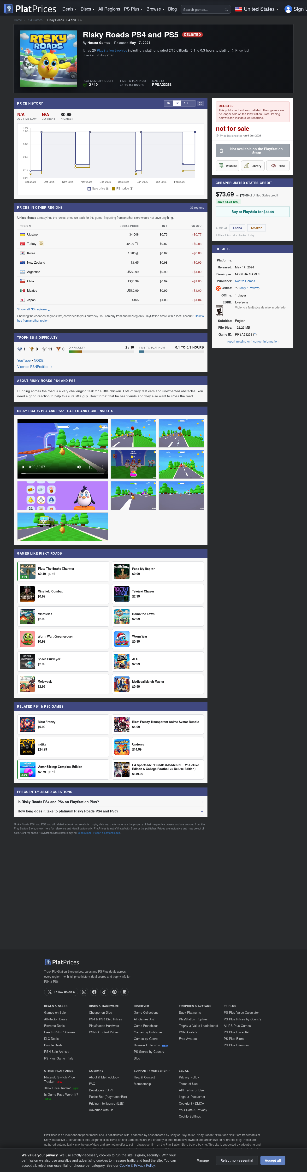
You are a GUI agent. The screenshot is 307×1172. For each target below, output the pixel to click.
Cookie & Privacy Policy (137, 1165)
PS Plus (131, 9)
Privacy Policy (189, 1077)
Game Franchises (146, 1025)
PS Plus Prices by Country (242, 1019)
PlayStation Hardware (104, 1025)
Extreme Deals (54, 1025)
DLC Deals (51, 1038)
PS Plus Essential (236, 1032)
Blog (172, 9)
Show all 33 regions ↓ (33, 309)
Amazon (256, 228)
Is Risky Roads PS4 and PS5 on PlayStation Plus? (58, 801)
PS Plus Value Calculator (241, 1012)
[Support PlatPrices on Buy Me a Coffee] (124, 992)
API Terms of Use (191, 1090)
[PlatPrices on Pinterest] (114, 992)
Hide (282, 166)
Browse (154, 9)
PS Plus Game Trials (58, 1058)
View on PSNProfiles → (35, 366)
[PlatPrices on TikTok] (104, 992)
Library (256, 166)
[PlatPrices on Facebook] (94, 992)
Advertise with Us (101, 1109)
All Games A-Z (144, 1019)
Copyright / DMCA (191, 1103)
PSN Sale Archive (56, 1051)
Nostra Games (245, 281)
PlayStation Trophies (193, 1019)
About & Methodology (104, 1077)
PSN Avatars (188, 1032)
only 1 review (249, 287)
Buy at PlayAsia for (252, 211)
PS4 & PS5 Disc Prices (105, 1019)
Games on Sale (55, 1012)
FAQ (92, 1083)
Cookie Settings (190, 1116)
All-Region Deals (55, 1019)
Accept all (273, 1160)
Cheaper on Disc (100, 1012)
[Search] (227, 9)
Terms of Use (188, 1083)
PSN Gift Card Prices (104, 1032)
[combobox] (202, 9)
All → (188, 103)
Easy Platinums (190, 1012)
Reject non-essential (236, 1160)
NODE (38, 360)
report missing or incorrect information (252, 341)
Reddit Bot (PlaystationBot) (108, 1096)
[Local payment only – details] (41, 243)
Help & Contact (144, 1077)
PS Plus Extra (234, 1038)
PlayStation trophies (112, 50)
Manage (203, 1160)
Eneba (237, 228)
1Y (176, 103)
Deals (67, 9)
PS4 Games (34, 20)
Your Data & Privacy (193, 1109)
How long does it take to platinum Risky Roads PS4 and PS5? (68, 811)
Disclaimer (84, 833)
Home (18, 20)
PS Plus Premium (236, 1045)
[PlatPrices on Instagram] (84, 992)
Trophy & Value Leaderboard (198, 1025)
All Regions (109, 9)
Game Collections (146, 1012)
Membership (142, 1083)
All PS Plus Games (237, 1025)
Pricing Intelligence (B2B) (106, 1103)
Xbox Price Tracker (61, 1088)
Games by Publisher (148, 1032)
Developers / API (101, 1090)
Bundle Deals (53, 1045)
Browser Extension (151, 1045)
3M (168, 103)
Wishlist (231, 166)
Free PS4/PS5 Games (59, 1032)
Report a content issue (106, 833)
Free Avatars (188, 1038)
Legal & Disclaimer (192, 1096)
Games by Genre (146, 1038)
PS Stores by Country (149, 1051)
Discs (86, 9)
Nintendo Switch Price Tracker (59, 1079)
